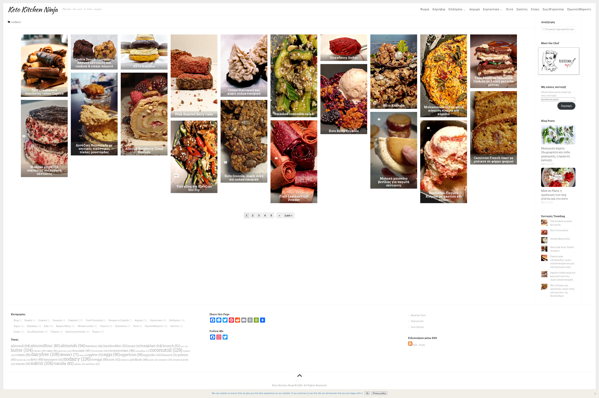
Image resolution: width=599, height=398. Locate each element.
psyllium (139, 359)
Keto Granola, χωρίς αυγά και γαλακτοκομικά (244, 177)
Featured (72, 320)
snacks (23, 364)
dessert (69, 354)
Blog (16, 320)
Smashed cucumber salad (294, 114)
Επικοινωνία (417, 321)
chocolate (80, 350)
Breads (28, 320)
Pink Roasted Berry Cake (194, 114)
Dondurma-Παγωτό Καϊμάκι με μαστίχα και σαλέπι (444, 196)
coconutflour (142, 351)
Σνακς (535, 9)
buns (184, 346)
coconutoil (166, 350)
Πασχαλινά (121, 326)
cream (23, 354)
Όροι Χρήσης (417, 327)
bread (134, 346)
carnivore (64, 351)
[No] (595, 393)
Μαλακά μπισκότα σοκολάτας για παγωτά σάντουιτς (44, 170)
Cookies (42, 320)
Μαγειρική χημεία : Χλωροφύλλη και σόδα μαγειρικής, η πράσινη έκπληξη (555, 154)
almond (20, 345)
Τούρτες (55, 331)
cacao (39, 350)
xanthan (92, 363)
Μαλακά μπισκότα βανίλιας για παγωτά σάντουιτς (393, 181)
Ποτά (509, 9)
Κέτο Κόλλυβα (393, 105)
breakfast (151, 345)
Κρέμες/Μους (63, 326)
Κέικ (46, 326)
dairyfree (45, 354)
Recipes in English (119, 320)
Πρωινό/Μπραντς (579, 9)
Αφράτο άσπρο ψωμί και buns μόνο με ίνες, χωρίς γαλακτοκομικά (562, 276)
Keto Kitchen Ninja (33, 9)
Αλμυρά (474, 9)
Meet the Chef (418, 315)
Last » (288, 215)
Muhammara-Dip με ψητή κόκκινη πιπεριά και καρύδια (443, 110)
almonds (73, 345)
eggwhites (131, 354)
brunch (171, 345)
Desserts (57, 320)
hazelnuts (23, 359)
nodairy (77, 359)
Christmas (99, 350)
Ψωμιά (424, 9)
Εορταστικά (491, 9)
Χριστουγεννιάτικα (75, 331)
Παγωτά (104, 326)
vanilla (64, 363)
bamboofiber (115, 346)
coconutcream (121, 350)
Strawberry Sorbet (344, 58)
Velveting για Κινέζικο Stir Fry (194, 188)
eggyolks (152, 355)
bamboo (94, 346)
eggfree (95, 355)
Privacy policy (379, 393)
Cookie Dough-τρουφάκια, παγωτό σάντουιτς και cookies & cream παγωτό (94, 62)
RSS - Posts (418, 344)
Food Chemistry (94, 320)
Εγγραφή (566, 105)
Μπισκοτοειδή (85, 326)
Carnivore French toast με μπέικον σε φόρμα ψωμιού (494, 159)
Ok (367, 393)
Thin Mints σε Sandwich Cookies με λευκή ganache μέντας (493, 81)
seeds (153, 360)
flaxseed (169, 355)
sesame (165, 359)
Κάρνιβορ (438, 9)
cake (51, 350)
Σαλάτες (522, 9)
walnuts (79, 364)
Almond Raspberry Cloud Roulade (144, 150)
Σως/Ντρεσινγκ (553, 9)
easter (83, 355)
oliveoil (125, 360)
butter (22, 350)
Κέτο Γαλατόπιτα (559, 230)
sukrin (42, 363)
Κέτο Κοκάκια (144, 66)
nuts (114, 359)
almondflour (45, 345)
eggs (112, 354)
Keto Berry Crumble (344, 131)
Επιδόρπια (455, 9)
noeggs (99, 359)
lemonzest (53, 359)
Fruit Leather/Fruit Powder (293, 198)
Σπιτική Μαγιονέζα (560, 238)
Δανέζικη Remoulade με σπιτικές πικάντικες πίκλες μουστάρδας (94, 148)
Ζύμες (17, 326)
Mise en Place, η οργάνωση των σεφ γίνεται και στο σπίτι (554, 194)
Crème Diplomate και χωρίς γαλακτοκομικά (244, 91)
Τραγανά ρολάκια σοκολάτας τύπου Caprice (44, 91)
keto (37, 359)
